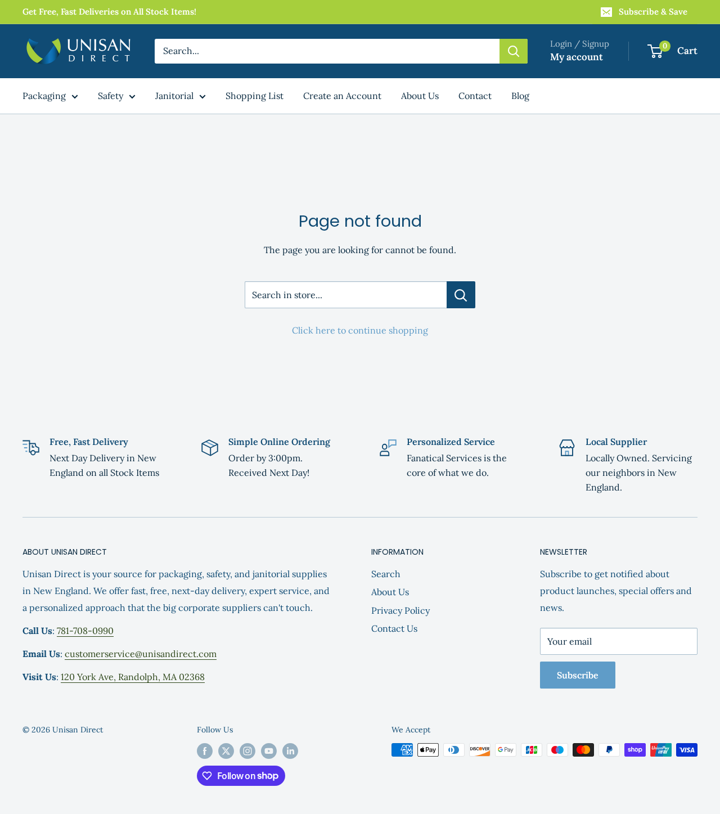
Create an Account (342, 95)
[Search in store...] (461, 294)
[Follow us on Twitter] (226, 751)
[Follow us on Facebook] (205, 751)
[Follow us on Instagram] (247, 751)
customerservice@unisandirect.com (141, 653)
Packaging (44, 95)
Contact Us (394, 628)
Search (385, 573)
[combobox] (327, 51)
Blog (520, 95)
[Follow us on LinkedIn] (290, 751)
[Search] (514, 51)
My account (576, 57)
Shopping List (255, 95)
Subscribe (577, 675)
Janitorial (174, 95)
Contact (475, 95)
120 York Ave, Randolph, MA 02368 (133, 676)
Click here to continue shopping (360, 330)
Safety (110, 95)
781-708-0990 (85, 630)
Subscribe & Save (653, 11)
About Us (420, 95)
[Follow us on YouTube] (269, 751)
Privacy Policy (400, 610)
